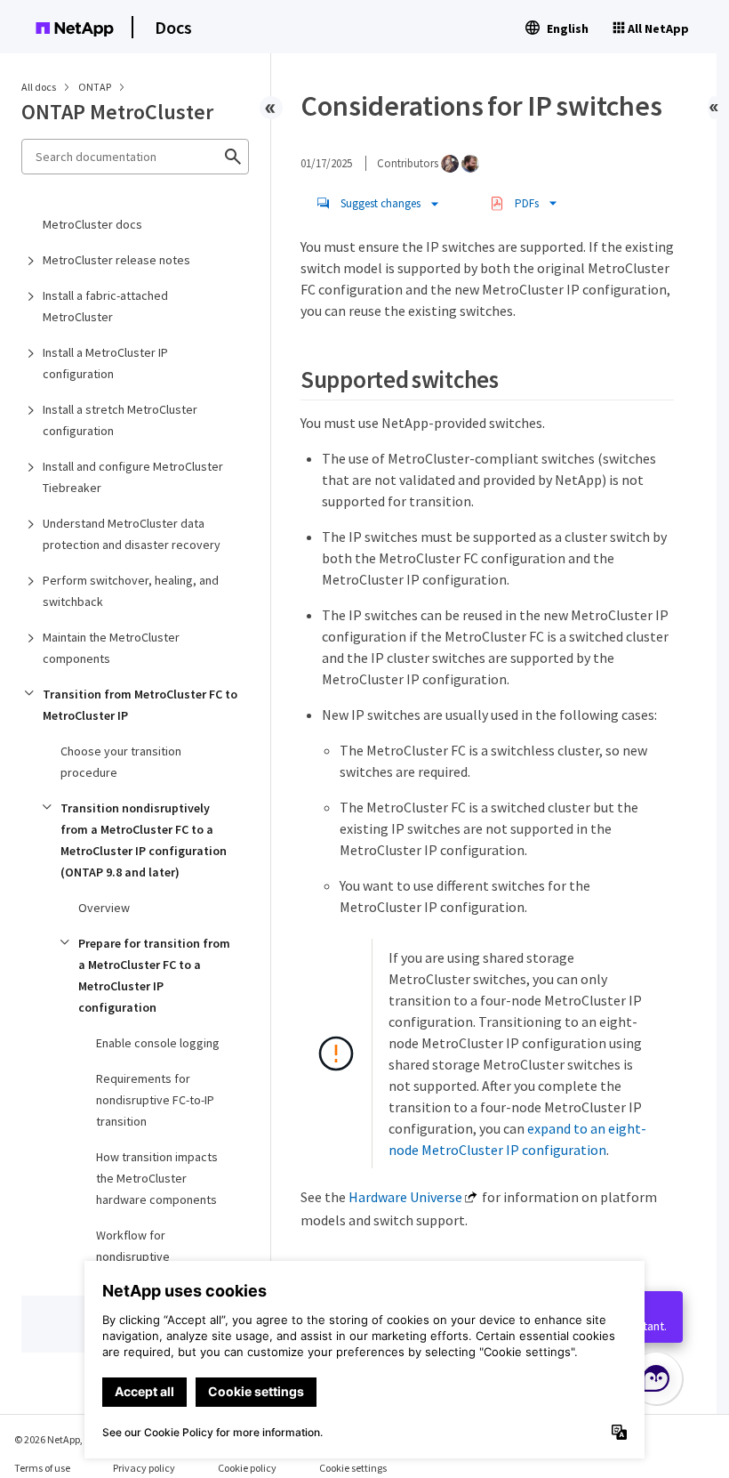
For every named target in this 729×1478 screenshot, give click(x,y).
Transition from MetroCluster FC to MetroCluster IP (140, 704)
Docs (173, 27)
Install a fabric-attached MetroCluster (105, 306)
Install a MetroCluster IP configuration (105, 363)
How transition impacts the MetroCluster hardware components (157, 1178)
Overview (104, 908)
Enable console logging (158, 1043)
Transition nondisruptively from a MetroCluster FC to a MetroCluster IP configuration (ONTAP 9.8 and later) (143, 840)
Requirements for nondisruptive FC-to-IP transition (155, 1099)
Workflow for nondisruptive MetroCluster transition (158, 1256)
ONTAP (95, 86)
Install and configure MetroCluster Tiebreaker (133, 477)
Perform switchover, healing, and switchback (131, 591)
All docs (38, 86)
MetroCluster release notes (116, 260)
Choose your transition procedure (120, 761)
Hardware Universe (405, 1197)
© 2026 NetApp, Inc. (57, 1439)
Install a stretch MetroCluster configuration (120, 420)
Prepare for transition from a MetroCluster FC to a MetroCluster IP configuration (154, 975)
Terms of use (42, 1467)
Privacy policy (144, 1467)
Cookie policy (247, 1467)
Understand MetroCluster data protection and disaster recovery (131, 534)
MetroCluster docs (92, 224)
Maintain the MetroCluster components (111, 647)
